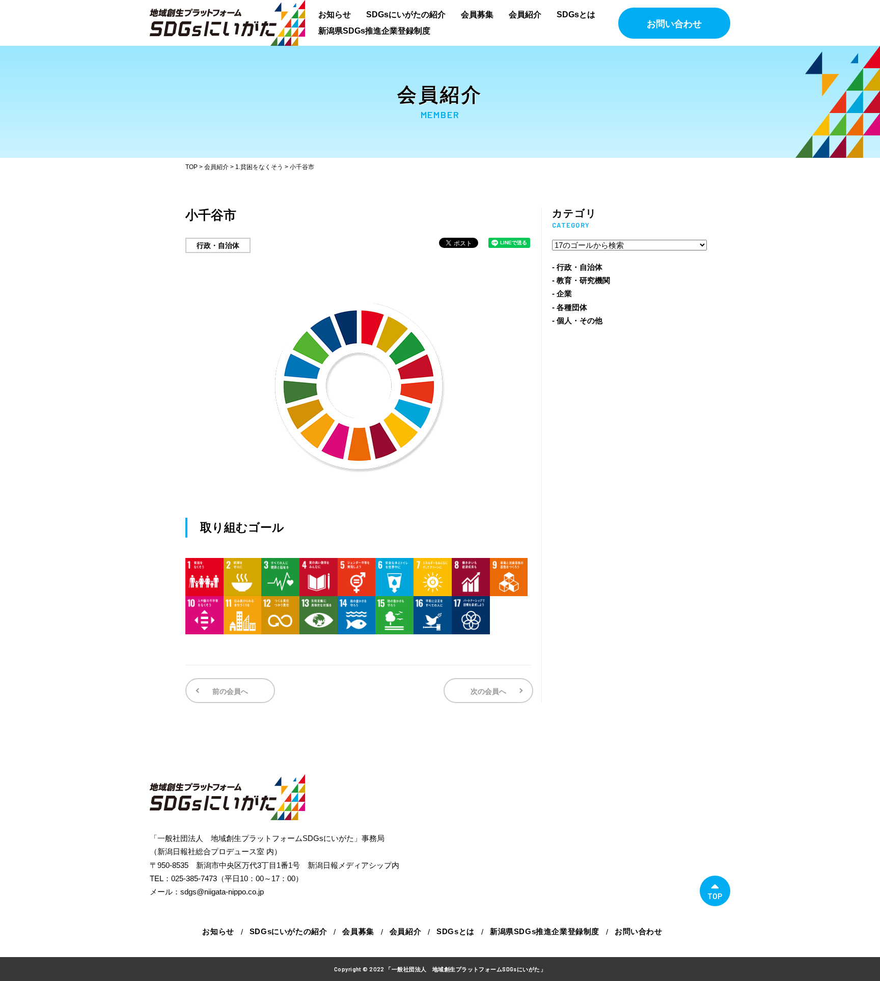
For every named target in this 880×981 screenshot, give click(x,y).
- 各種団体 (569, 307)
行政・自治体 (218, 245)
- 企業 (562, 293)
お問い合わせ (674, 24)
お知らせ (334, 14)
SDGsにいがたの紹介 (406, 14)
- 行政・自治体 (577, 267)
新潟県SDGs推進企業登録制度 (374, 30)
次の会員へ (488, 691)
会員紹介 (525, 14)
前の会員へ (230, 691)
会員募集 (477, 14)
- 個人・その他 (577, 320)
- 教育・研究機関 (581, 280)
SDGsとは (576, 14)
